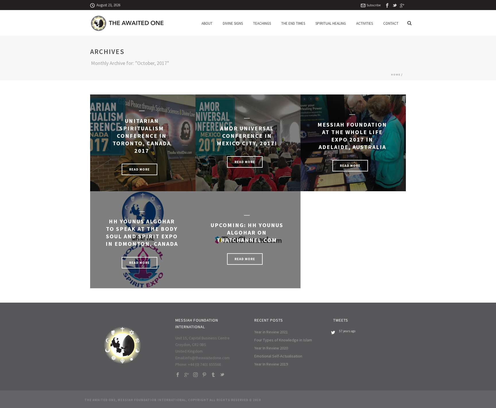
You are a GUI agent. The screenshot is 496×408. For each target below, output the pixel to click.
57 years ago (347, 331)
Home (395, 74)
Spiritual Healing (330, 23)
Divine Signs (233, 23)
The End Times (293, 23)
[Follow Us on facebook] (177, 375)
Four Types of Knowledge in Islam (283, 340)
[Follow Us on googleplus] (186, 375)
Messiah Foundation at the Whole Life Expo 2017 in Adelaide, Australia (352, 135)
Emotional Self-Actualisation (278, 356)
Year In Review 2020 (271, 348)
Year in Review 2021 (271, 331)
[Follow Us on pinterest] (204, 375)
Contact (390, 23)
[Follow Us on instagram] (195, 375)
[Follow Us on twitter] (222, 375)
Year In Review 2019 (271, 364)
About (207, 23)
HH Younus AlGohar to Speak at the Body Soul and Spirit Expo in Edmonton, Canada (142, 232)
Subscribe (374, 5)
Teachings (262, 23)
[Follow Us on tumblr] (213, 375)
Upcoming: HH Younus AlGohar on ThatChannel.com (247, 232)
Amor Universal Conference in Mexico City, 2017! (247, 136)
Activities (364, 23)
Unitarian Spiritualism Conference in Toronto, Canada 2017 (142, 135)
